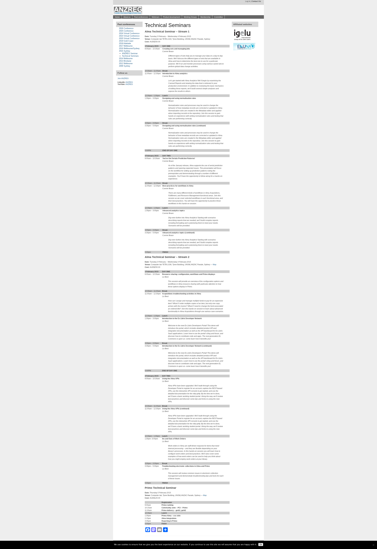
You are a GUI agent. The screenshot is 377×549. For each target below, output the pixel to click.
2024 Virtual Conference (129, 33)
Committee (218, 17)
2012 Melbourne (126, 63)
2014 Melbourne (126, 58)
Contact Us (256, 1)
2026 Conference (126, 28)
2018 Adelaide (125, 43)
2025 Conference (126, 31)
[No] (373, 544)
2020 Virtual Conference (129, 38)
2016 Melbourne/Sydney (129, 48)
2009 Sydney (124, 66)
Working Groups (190, 17)
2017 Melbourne (126, 46)
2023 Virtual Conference (129, 36)
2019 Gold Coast (126, 41)
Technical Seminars (130, 56)
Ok (260, 544)
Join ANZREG (123, 78)
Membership (205, 17)
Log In (247, 1)
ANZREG (129, 82)
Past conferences (141, 17)
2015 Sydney (124, 51)
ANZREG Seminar (130, 53)
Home (117, 17)
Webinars (155, 17)
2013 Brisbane (125, 61)
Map (214, 265)
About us (126, 17)
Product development (171, 17)
